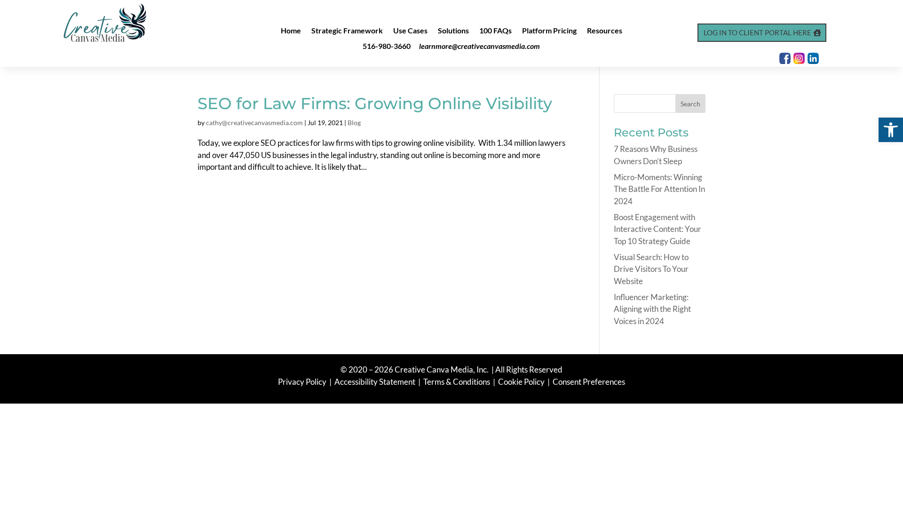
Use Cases (410, 31)
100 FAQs (495, 31)
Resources (604, 31)
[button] (891, 130)
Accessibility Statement (374, 382)
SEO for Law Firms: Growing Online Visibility (375, 103)
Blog (354, 123)
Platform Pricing (549, 31)
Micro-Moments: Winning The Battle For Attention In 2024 (659, 189)
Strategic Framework (347, 31)
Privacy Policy (303, 382)
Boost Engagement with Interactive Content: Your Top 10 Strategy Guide (657, 229)
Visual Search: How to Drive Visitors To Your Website (651, 269)
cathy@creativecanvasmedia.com (254, 123)
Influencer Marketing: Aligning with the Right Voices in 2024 (652, 309)
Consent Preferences (589, 382)
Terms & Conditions (456, 382)
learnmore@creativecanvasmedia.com (479, 45)
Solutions (453, 31)
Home (291, 31)
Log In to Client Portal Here (757, 32)
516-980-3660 (387, 45)
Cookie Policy (522, 382)
